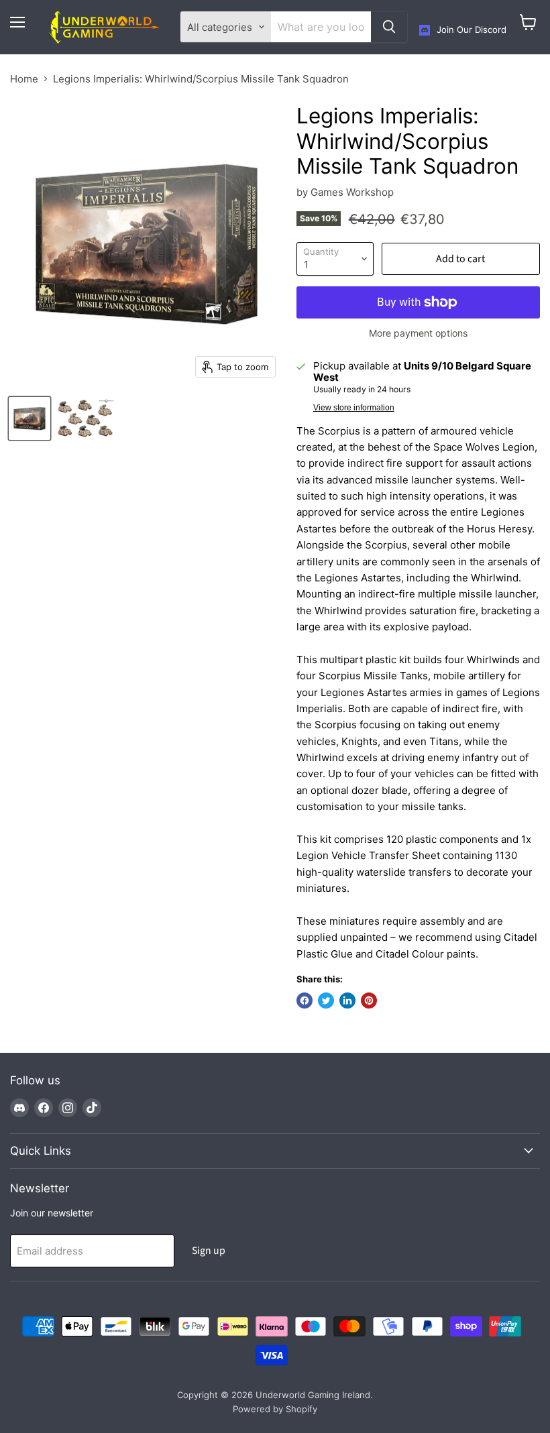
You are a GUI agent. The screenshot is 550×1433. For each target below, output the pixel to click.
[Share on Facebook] (304, 1000)
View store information (353, 407)
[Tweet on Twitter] (326, 1000)
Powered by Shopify (275, 1408)
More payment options (418, 333)
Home (24, 78)
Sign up (208, 1250)
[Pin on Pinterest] (369, 1000)
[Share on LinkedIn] (347, 1000)
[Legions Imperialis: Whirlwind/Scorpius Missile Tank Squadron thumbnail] (29, 418)
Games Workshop (352, 192)
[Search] (389, 26)
